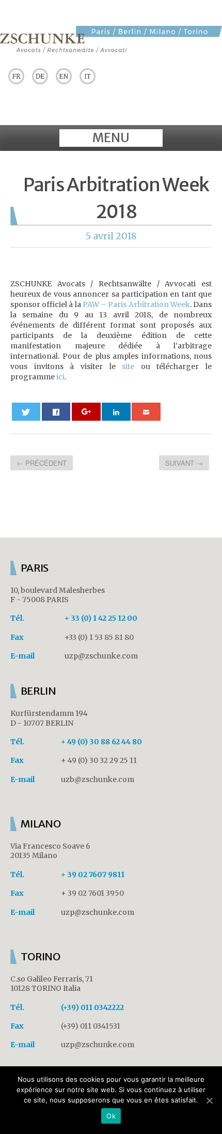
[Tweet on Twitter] (26, 412)
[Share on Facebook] (56, 412)
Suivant (184, 463)
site (128, 366)
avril (104, 236)
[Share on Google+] (86, 412)
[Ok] (209, 1100)
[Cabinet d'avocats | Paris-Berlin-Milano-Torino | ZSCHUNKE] (111, 49)
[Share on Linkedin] (116, 412)
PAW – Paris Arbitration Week (136, 304)
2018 (126, 236)
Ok (111, 1116)
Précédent (42, 463)
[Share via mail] (146, 412)
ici (60, 376)
